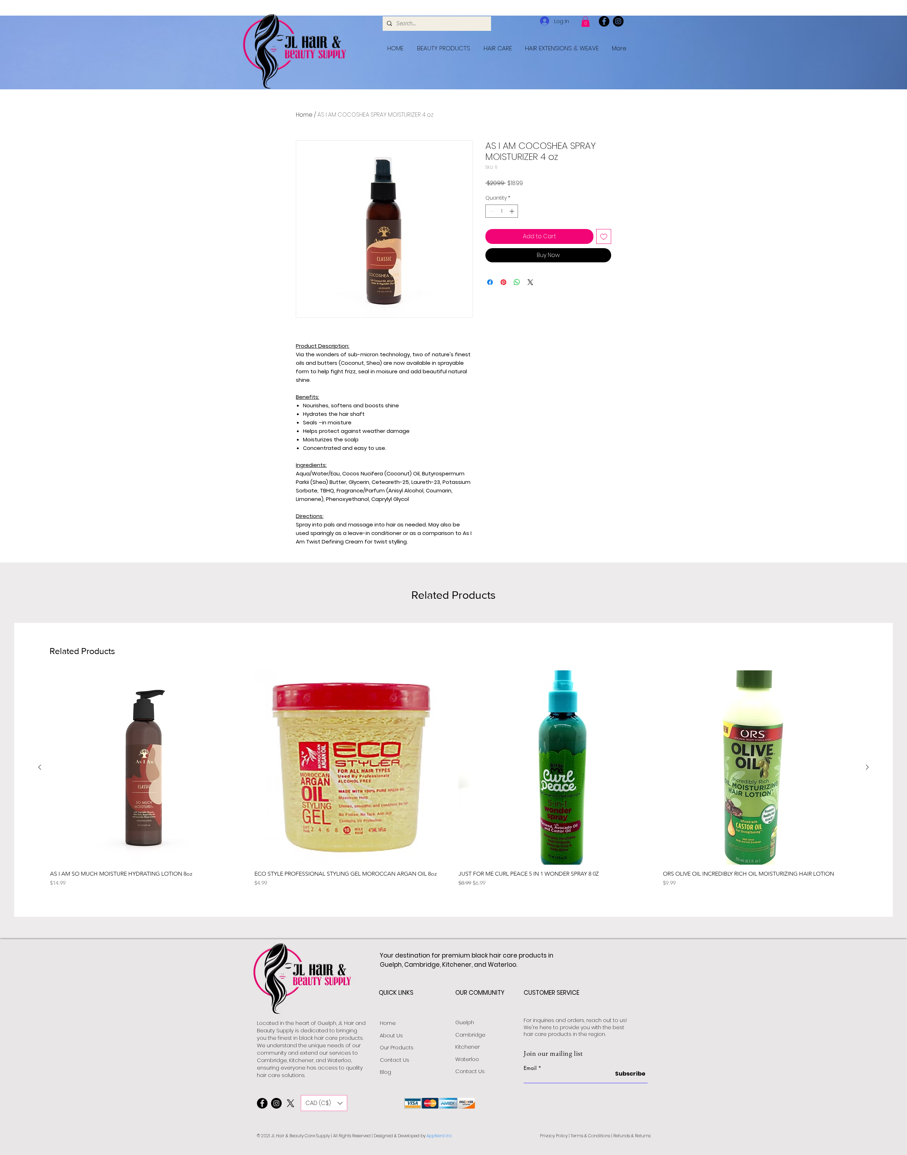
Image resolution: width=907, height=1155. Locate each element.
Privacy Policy (554, 1136)
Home (304, 115)
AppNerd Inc (439, 1136)
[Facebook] (604, 21)
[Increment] (512, 211)
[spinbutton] (501, 211)
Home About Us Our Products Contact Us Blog (396, 1047)
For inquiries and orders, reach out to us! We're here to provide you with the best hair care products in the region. (575, 1027)
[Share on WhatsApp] (517, 282)
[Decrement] (490, 211)
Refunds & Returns (631, 1136)
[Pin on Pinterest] (503, 282)
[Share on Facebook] (490, 282)
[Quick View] (147, 767)
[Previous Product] (39, 767)
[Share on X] (530, 282)
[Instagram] (618, 21)
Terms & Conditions (590, 1136)
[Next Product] (867, 767)
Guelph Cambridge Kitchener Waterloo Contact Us (470, 1047)
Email (530, 1068)
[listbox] (324, 1103)
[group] (453, 782)
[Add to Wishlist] (603, 236)
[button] (585, 21)
